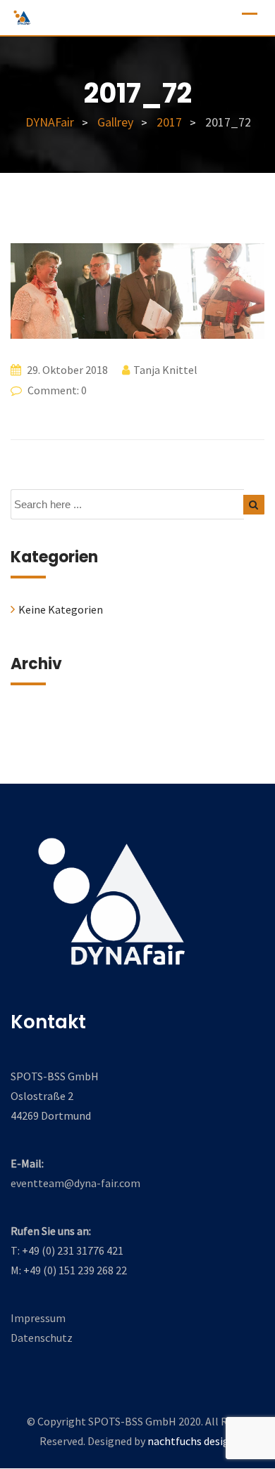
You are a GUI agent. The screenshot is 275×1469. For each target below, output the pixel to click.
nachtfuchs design (191, 1441)
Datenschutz (42, 1338)
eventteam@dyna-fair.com (75, 1183)
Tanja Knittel (165, 370)
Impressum (38, 1318)
